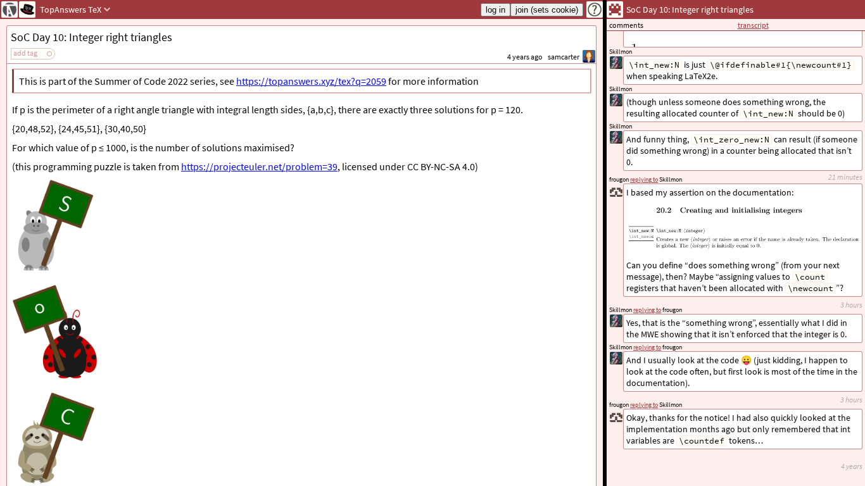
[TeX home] (27, 9)
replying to (644, 405)
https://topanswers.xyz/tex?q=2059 (311, 81)
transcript (753, 25)
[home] (9, 9)
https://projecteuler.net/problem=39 (259, 166)
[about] (594, 9)
